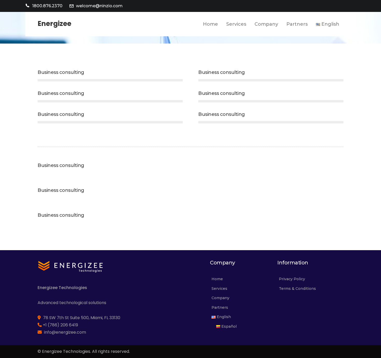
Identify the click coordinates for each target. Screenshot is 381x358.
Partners (219, 307)
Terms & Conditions (297, 288)
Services (219, 288)
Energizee (54, 23)
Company (220, 298)
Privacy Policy (292, 279)
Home (217, 279)
